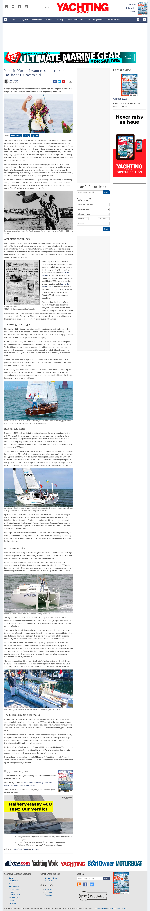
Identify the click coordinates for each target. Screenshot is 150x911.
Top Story (35, 136)
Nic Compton (14, 81)
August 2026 (120, 98)
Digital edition (131, 8)
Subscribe (132, 4)
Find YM (133, 12)
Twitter (25, 849)
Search (106, 192)
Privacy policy (111, 908)
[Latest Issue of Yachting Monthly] (142, 8)
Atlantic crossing (15, 136)
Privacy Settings (122, 908)
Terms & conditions (100, 908)
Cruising (26, 136)
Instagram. (36, 849)
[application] (38, 814)
